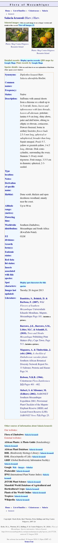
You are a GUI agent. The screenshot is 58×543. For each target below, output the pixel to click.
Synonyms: (10, 74)
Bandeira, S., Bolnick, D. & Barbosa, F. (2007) (34, 300)
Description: (11, 98)
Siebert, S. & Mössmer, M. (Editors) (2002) (33, 391)
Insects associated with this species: (10, 273)
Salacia (45, 10)
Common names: (9, 84)
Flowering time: (10, 218)
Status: (8, 94)
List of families (19, 10)
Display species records (30, 60)
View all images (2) (26, 25)
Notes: (8, 178)
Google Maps (10, 62)
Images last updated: (10, 291)
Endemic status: (9, 253)
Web (14, 467)
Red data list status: (10, 261)
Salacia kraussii (31, 434)
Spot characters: (10, 284)
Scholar (29, 467)
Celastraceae (34, 10)
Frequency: (11, 90)
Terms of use (29, 541)
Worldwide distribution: (11, 226)
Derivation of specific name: (10, 186)
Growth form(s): (9, 245)
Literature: (10, 298)
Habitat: (9, 194)
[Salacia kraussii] (17, 34)
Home (7, 10)
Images (21, 467)
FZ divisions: (9, 237)
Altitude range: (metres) (9, 209)
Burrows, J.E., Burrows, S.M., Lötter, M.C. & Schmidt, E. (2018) (35, 329)
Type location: (9, 172)
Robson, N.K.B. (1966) (31, 377)
